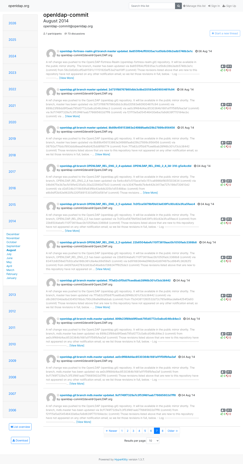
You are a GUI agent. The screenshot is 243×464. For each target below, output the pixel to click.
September (13, 246)
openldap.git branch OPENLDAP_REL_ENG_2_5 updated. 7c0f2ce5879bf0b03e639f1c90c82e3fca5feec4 (127, 204)
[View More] (66, 77)
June (9, 258)
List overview (21, 426)
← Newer (111, 430)
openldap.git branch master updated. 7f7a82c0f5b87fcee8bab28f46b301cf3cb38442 (115, 280)
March (10, 270)
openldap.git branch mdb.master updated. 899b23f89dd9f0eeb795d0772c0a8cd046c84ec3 (120, 318)
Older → (173, 430)
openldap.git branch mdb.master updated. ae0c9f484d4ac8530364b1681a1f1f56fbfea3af (117, 356)
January (11, 277)
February (11, 274)
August (11, 250)
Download (21, 440)
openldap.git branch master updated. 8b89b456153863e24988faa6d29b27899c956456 (117, 127)
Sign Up (231, 5)
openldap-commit (65, 15)
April (9, 266)
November (13, 238)
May (9, 262)
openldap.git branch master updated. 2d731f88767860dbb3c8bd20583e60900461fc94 (116, 89)
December (12, 234)
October (11, 242)
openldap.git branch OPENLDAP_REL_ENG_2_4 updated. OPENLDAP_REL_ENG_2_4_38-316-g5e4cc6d (125, 165)
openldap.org (18, 6)
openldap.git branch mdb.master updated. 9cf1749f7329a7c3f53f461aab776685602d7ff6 (117, 395)
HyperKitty (121, 459)
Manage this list (195, 5)
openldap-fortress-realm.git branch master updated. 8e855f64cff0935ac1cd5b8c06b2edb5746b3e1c (126, 51)
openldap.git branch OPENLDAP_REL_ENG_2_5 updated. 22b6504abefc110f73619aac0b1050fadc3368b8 (128, 242)
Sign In (215, 5)
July (9, 254)
